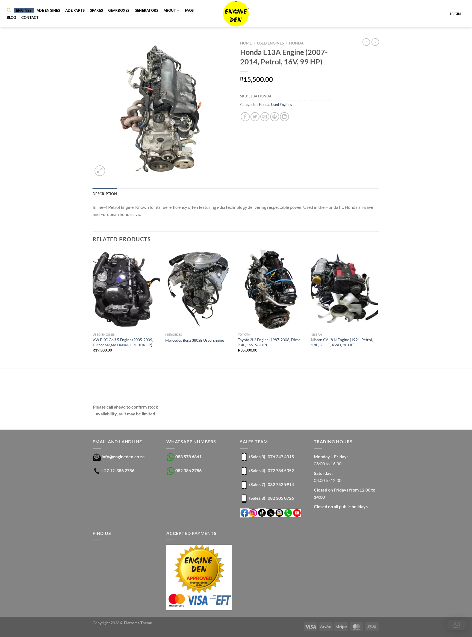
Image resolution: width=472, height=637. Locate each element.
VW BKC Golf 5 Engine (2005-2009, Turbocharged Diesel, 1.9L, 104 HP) (123, 342)
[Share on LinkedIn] (284, 116)
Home (246, 43)
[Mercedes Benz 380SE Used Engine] (199, 289)
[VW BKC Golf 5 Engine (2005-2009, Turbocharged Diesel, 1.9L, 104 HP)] (126, 289)
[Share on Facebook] (245, 116)
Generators (146, 10)
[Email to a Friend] (264, 116)
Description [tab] (105, 194)
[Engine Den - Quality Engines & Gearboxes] (236, 13)
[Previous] (93, 308)
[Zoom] (100, 170)
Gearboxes (118, 10)
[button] (457, 625)
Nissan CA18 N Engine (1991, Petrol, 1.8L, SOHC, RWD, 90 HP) (342, 342)
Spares (96, 10)
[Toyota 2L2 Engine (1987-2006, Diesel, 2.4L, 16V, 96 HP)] (271, 289)
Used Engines (270, 43)
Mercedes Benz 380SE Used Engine (194, 340)
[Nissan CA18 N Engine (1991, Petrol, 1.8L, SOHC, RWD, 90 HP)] (344, 289)
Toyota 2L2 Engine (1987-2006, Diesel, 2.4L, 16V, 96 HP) (270, 342)
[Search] (9, 10)
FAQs (189, 10)
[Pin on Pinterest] (274, 116)
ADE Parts (75, 10)
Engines (23, 10)
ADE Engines (48, 10)
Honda (296, 43)
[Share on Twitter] (254, 116)
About (170, 10)
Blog (11, 17)
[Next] (378, 308)
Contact (30, 17)
